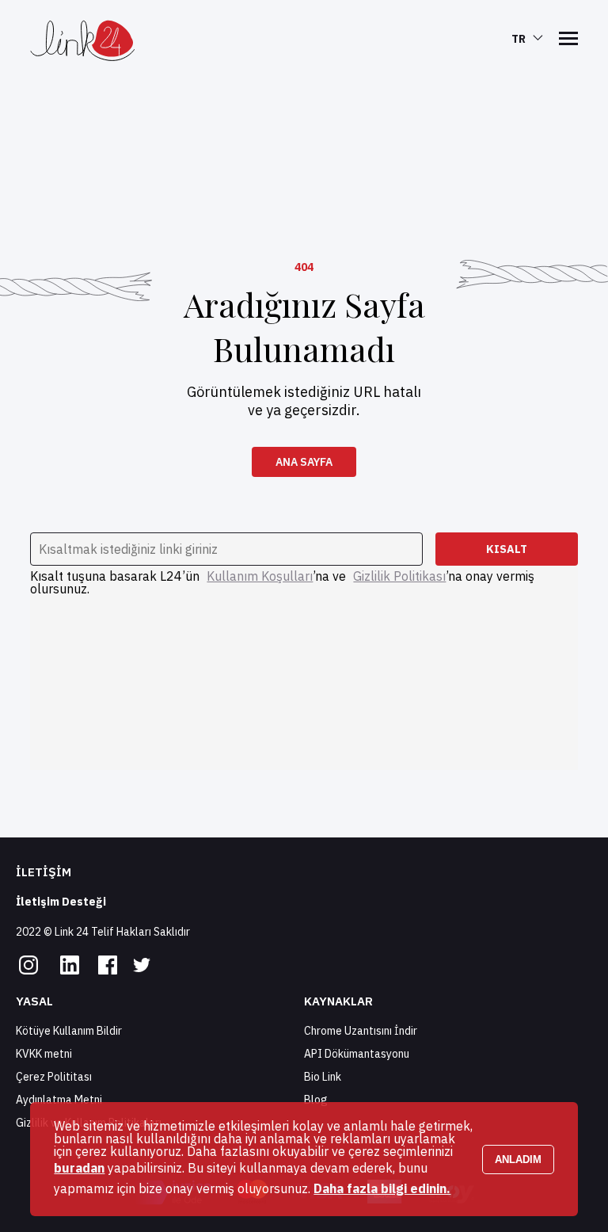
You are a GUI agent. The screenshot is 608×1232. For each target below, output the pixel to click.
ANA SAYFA (304, 462)
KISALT (506, 549)
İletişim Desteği (61, 901)
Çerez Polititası (54, 1077)
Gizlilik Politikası (399, 576)
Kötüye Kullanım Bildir (69, 1031)
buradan (79, 1168)
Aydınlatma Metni (59, 1100)
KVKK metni (44, 1054)
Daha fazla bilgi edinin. (382, 1188)
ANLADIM (518, 1159)
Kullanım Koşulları (260, 576)
